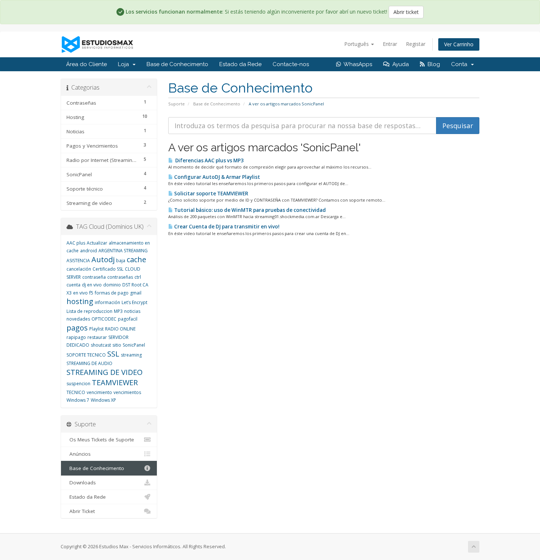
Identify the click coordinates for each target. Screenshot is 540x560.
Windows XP (103, 400)
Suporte (176, 103)
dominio (112, 285)
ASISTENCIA (78, 260)
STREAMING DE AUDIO (89, 363)
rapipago (76, 337)
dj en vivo (92, 285)
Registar (415, 43)
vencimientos (127, 392)
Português (357, 43)
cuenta (73, 285)
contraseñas (120, 277)
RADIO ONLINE (120, 329)
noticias (132, 311)
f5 (91, 293)
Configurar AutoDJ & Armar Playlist (216, 177)
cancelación (78, 269)
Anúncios (78, 454)
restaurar (97, 337)
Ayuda (399, 64)
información (107, 302)
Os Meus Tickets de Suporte (100, 439)
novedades (78, 319)
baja (120, 260)
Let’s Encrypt (134, 302)
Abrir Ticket (80, 511)
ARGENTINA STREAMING (123, 251)
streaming (131, 355)
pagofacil (127, 319)
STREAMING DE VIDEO (104, 372)
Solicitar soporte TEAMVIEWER (210, 193)
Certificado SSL (108, 269)
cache (136, 259)
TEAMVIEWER (115, 382)
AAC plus (75, 243)
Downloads (81, 482)
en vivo (80, 293)
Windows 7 (77, 400)
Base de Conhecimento (177, 64)
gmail (135, 293)
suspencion (78, 383)
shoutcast (101, 345)
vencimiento (99, 392)
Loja (125, 64)
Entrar (390, 43)
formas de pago (112, 293)
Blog (432, 64)
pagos (77, 328)
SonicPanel (134, 345)
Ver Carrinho (459, 44)
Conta (460, 64)
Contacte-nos (291, 64)
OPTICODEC (103, 319)
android (88, 251)
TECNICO (75, 392)
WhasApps (356, 64)
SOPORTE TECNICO (86, 355)
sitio (116, 345)
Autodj (103, 259)
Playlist (96, 329)
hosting (79, 301)
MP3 (118, 311)
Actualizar (97, 243)
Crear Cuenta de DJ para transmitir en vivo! (226, 226)
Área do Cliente (86, 64)
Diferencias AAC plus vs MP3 (208, 160)
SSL (113, 354)
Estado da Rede (240, 64)
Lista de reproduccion (89, 311)
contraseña (94, 277)
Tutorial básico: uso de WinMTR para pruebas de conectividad (249, 210)
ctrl (137, 277)
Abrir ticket (406, 11)
